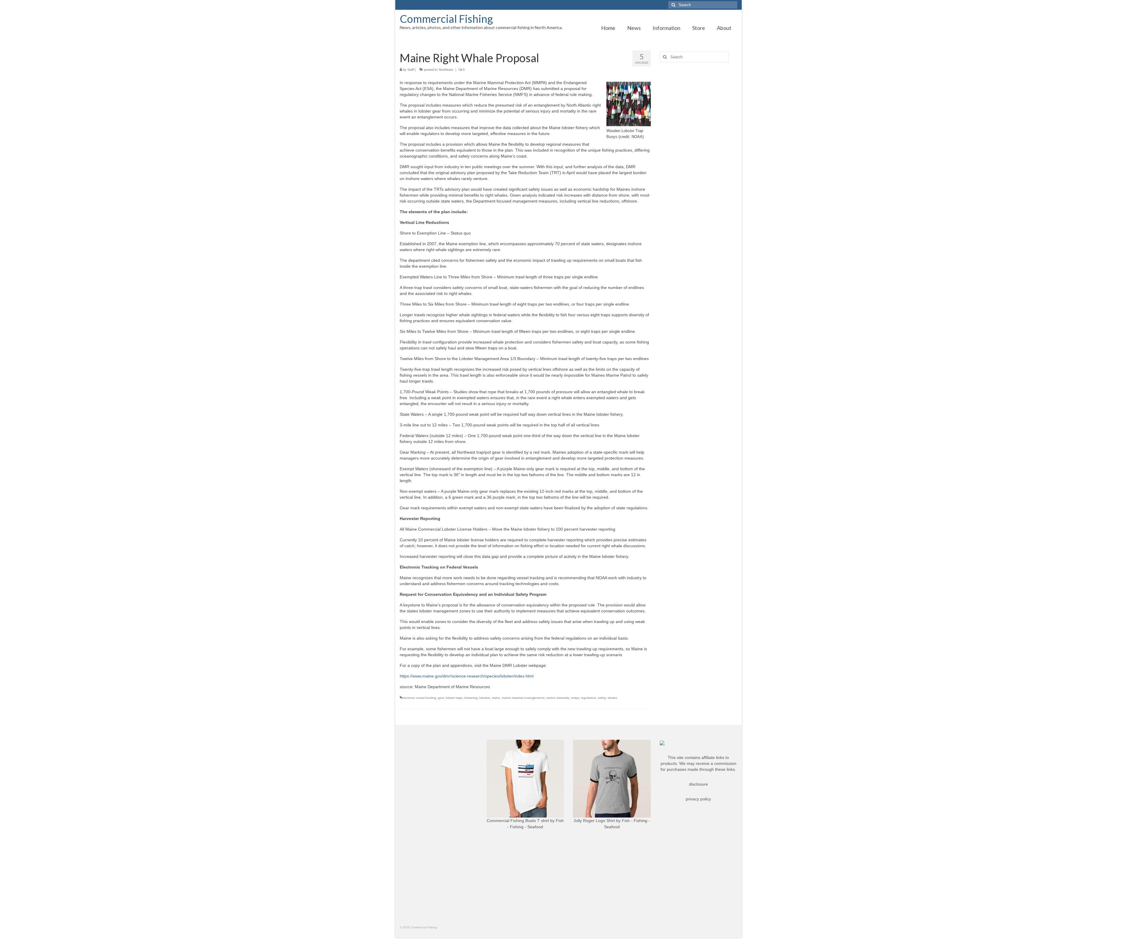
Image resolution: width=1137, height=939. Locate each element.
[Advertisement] (699, 160)
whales (612, 697)
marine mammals (557, 697)
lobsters (484, 697)
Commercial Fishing (446, 18)
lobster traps (454, 697)
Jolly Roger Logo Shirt (594, 820)
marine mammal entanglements (523, 697)
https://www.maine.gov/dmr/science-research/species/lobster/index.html (467, 676)
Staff (410, 69)
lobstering (471, 697)
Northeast (446, 69)
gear (441, 697)
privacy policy (698, 799)
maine (496, 697)
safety (602, 697)
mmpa (575, 697)
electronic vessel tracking (419, 697)
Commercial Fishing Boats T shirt (518, 820)
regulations (588, 697)
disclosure (698, 784)
